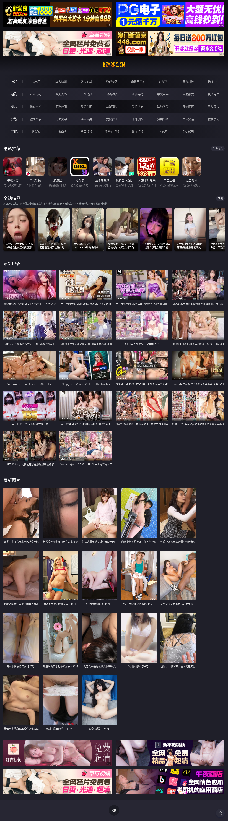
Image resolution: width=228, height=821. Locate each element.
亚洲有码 (137, 94)
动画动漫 (112, 94)
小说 (14, 119)
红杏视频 (137, 132)
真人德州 (61, 82)
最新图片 (11, 480)
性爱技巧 (213, 119)
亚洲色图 (61, 107)
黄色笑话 (188, 119)
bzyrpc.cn (114, 64)
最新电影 (11, 263)
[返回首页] (220, 813)
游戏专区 (112, 82)
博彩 (14, 81)
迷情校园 (137, 119)
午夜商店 (61, 132)
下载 (220, 198)
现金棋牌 (188, 82)
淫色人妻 (86, 119)
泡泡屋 (163, 132)
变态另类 (213, 94)
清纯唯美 (163, 107)
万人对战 (86, 82)
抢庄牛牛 (213, 82)
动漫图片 (112, 107)
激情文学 (35, 119)
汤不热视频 (112, 132)
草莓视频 (86, 132)
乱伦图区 (188, 107)
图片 (14, 106)
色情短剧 (188, 132)
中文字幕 (163, 94)
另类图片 (213, 107)
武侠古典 (112, 119)
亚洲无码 (35, 94)
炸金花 (163, 82)
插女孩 (35, 132)
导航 (14, 131)
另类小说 (163, 119)
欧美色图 (86, 107)
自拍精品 (86, 94)
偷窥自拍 (35, 107)
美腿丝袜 (137, 107)
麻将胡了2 (137, 82)
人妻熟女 (188, 94)
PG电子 (35, 82)
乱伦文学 (61, 119)
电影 (14, 94)
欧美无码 (61, 94)
